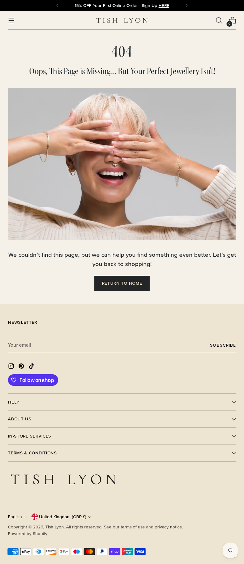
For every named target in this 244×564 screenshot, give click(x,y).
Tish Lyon (54, 527)
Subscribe (223, 345)
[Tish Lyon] (122, 20)
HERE (164, 5)
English (15, 516)
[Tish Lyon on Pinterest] (22, 367)
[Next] (186, 5)
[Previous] (57, 5)
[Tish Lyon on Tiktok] (32, 367)
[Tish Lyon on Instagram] (12, 367)
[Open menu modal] (11, 20)
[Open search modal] (219, 20)
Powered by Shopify (27, 533)
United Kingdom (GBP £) (62, 516)
